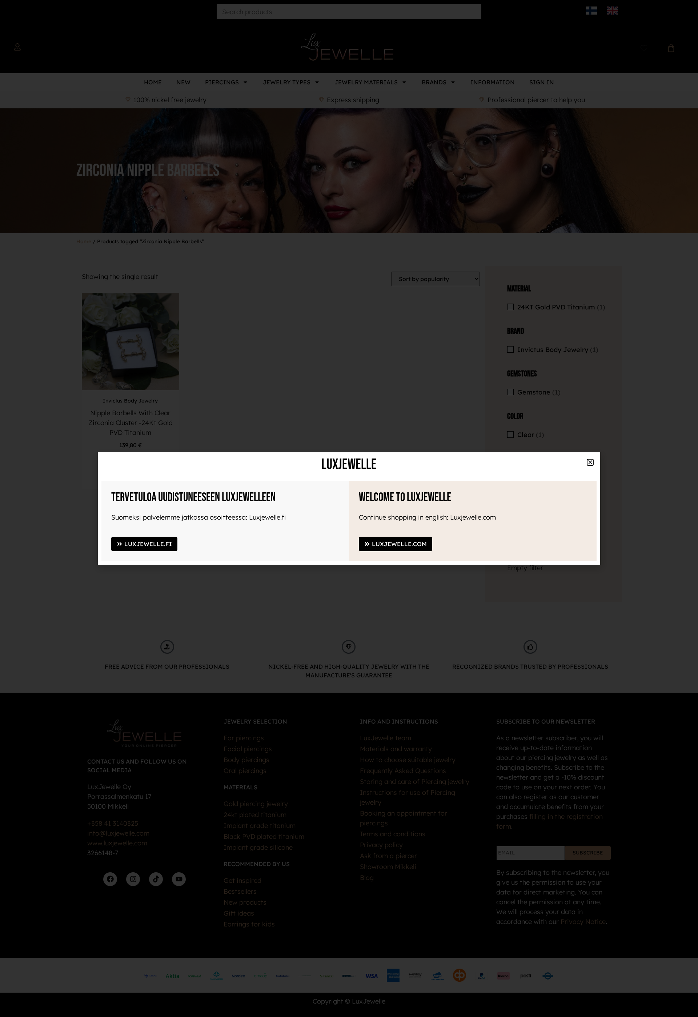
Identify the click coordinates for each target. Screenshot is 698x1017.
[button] (590, 462)
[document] (349, 508)
